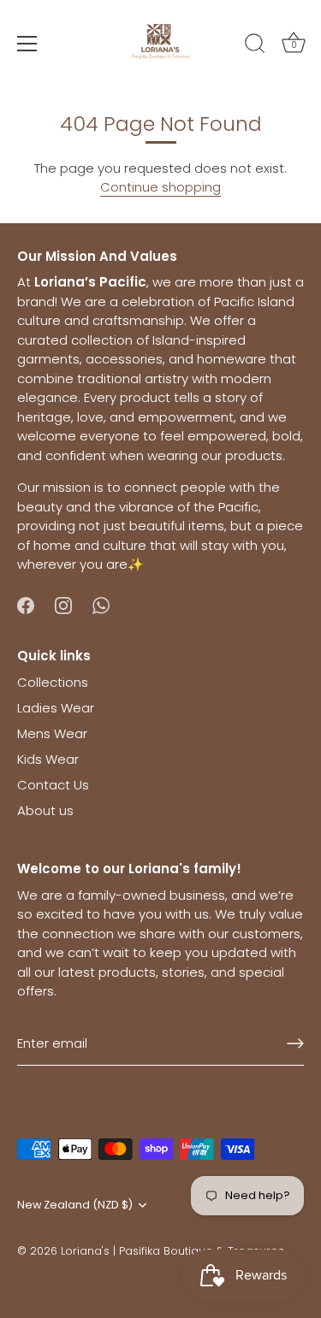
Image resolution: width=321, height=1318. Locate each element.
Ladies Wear (55, 708)
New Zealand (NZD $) (75, 1205)
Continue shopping (160, 187)
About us (45, 810)
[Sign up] (295, 1043)
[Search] (255, 46)
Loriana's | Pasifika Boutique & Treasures (172, 1251)
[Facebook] (25, 604)
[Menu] (27, 43)
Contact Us (53, 785)
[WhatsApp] (101, 604)
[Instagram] (63, 604)
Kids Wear (48, 759)
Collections (52, 682)
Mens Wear (52, 733)
